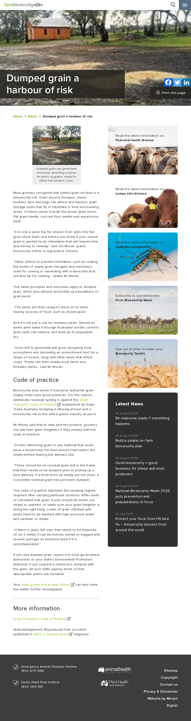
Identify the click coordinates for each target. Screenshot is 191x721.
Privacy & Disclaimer (161, 691)
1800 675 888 (32, 671)
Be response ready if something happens (143, 421)
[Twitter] (177, 82)
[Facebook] (168, 82)
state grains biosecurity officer (45, 585)
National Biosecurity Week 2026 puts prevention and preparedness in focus (143, 496)
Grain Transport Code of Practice (39, 619)
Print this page (173, 92)
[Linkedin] (186, 82)
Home (18, 116)
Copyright (169, 677)
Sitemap (171, 670)
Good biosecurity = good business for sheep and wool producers (140, 468)
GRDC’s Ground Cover (50, 634)
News (32, 116)
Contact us (169, 684)
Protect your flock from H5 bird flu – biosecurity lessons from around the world (142, 524)
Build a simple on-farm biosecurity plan (134, 443)
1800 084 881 (32, 687)
